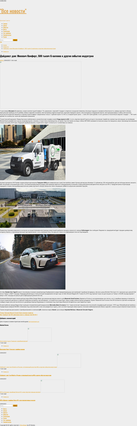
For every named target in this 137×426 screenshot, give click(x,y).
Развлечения (6, 31)
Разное (5, 37)
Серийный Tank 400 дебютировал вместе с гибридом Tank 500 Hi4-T (19, 315)
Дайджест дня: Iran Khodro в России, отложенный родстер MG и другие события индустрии (28, 367)
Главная (5, 24)
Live (1, 42)
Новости (6, 51)
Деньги (5, 25)
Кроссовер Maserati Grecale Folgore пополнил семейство (16, 313)
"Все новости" (13, 11)
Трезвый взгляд (7, 35)
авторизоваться (34, 321)
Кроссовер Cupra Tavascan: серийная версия (13, 341)
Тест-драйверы (7, 33)
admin (2, 60)
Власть (5, 29)
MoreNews (23, 425)
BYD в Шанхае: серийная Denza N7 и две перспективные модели (20, 392)
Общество (5, 27)
